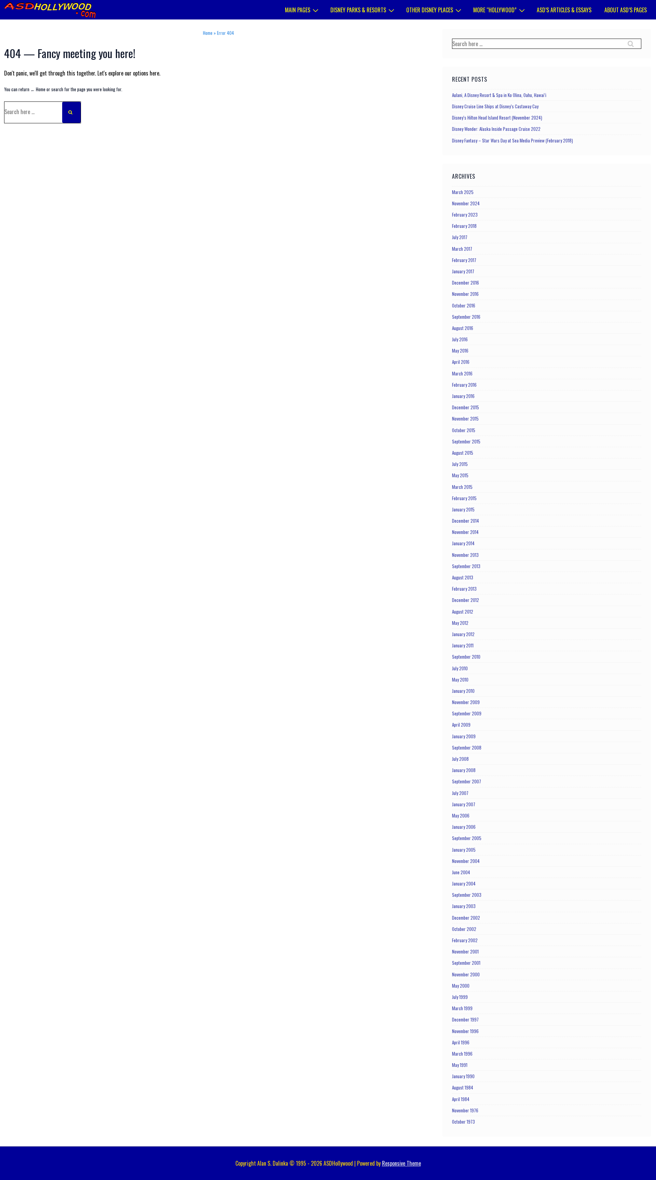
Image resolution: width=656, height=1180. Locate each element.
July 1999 (460, 996)
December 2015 (465, 407)
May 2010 (460, 679)
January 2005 (464, 849)
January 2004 (464, 883)
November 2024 (466, 203)
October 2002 (464, 928)
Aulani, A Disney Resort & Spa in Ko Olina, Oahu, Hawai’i (499, 95)
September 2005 (466, 838)
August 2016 (462, 328)
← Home (37, 89)
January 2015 (463, 509)
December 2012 (465, 599)
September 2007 (466, 781)
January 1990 (463, 1076)
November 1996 (465, 1031)
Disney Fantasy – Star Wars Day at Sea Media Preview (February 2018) (512, 140)
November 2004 (466, 860)
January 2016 (463, 396)
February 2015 (464, 498)
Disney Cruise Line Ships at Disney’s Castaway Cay (495, 106)
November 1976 (465, 1110)
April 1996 (460, 1042)
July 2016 (460, 339)
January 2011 (463, 645)
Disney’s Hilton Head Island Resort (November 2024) (497, 117)
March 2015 (462, 486)
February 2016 (464, 384)
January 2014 (463, 543)
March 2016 (462, 373)
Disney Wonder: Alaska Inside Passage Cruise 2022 (496, 128)
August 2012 (462, 611)
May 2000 (460, 985)
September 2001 (466, 962)
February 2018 (464, 225)
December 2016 (465, 282)
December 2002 (466, 917)
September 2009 (466, 713)
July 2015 (460, 464)
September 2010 (466, 656)
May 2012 (460, 622)
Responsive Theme (401, 1163)
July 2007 (460, 793)
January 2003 (464, 906)
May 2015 (460, 475)
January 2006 (464, 826)
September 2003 (466, 894)
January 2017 (463, 271)
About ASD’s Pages (625, 10)
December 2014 (465, 520)
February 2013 (464, 588)
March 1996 (462, 1053)
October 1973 (463, 1121)
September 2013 (466, 566)
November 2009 (466, 702)
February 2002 (465, 940)
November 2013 (465, 554)
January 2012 (463, 634)
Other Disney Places (429, 10)
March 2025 (463, 192)
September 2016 (466, 316)
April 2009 (461, 724)
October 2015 (463, 430)
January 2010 (463, 690)
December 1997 (465, 1019)
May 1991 (459, 1064)
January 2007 (463, 804)
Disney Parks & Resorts (358, 10)
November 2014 (465, 532)
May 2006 (460, 815)
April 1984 (460, 1099)
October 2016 (463, 305)
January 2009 (464, 736)
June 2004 (461, 872)
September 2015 (466, 441)
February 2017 (464, 260)
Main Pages (297, 10)
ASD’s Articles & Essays (564, 10)
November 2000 (466, 974)
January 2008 (464, 770)
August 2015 (462, 452)
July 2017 (459, 237)
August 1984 (462, 1087)
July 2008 (460, 758)
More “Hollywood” (495, 10)
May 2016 (460, 350)
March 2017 (462, 248)
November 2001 (465, 951)
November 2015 (465, 418)
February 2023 (465, 214)
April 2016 (460, 361)
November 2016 (465, 293)
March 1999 (462, 1008)
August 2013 (462, 577)
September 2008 (466, 747)
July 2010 (460, 668)
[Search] (71, 112)
